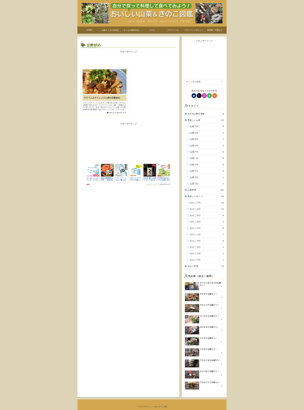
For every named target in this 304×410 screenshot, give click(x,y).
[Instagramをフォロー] (204, 95)
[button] (222, 81)
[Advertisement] (128, 59)
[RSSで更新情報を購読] (214, 95)
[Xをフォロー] (199, 95)
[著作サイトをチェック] (194, 95)
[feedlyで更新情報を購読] (209, 95)
